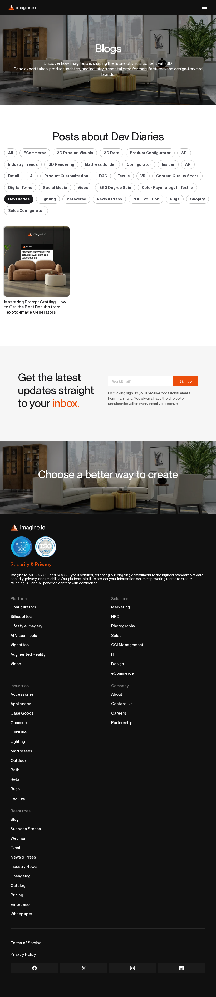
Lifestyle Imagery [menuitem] (26, 626)
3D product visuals (75, 153)
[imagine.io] (22, 7)
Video (83, 187)
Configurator (139, 164)
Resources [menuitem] (21, 811)
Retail (13, 176)
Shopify (197, 199)
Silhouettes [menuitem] (21, 616)
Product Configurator (150, 153)
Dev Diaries (19, 199)
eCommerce (35, 153)
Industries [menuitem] (20, 686)
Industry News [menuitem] (24, 866)
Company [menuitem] (120, 686)
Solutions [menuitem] (119, 598)
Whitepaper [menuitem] (21, 914)
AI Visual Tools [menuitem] (24, 635)
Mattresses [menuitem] (21, 751)
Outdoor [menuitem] (18, 760)
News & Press (109, 199)
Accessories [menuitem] (22, 694)
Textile (123, 176)
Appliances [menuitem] (21, 703)
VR (142, 176)
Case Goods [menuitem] (22, 713)
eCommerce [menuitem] (122, 673)
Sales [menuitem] (116, 635)
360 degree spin (115, 187)
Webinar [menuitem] (18, 838)
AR (187, 164)
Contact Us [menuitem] (121, 703)
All (10, 153)
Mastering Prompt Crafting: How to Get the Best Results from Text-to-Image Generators (35, 307)
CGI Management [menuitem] (127, 645)
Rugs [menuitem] (15, 789)
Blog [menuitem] (15, 819)
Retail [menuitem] (16, 779)
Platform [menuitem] (19, 598)
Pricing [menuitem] (17, 895)
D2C (103, 176)
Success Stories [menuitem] (26, 828)
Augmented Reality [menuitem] (28, 654)
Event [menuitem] (16, 847)
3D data (111, 153)
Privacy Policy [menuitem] (23, 954)
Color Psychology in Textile (167, 187)
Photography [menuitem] (123, 626)
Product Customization (66, 176)
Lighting (48, 199)
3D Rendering (61, 164)
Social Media (55, 187)
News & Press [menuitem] (23, 857)
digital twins (20, 187)
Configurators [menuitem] (23, 607)
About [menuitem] (116, 694)
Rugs (174, 199)
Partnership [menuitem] (121, 722)
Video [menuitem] (16, 664)
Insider (168, 164)
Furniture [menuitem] (19, 732)
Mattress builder (100, 164)
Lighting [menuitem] (18, 741)
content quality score (177, 176)
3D (184, 153)
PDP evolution (145, 199)
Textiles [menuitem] (18, 798)
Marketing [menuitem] (120, 607)
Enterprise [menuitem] (20, 904)
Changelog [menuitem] (21, 876)
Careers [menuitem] (118, 713)
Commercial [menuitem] (21, 722)
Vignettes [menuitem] (20, 645)
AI (32, 176)
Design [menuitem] (117, 664)
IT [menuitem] (113, 654)
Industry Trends (23, 164)
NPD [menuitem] (115, 616)
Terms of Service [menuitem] (26, 943)
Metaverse (76, 199)
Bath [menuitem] (15, 770)
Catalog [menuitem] (18, 885)
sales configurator (26, 210)
